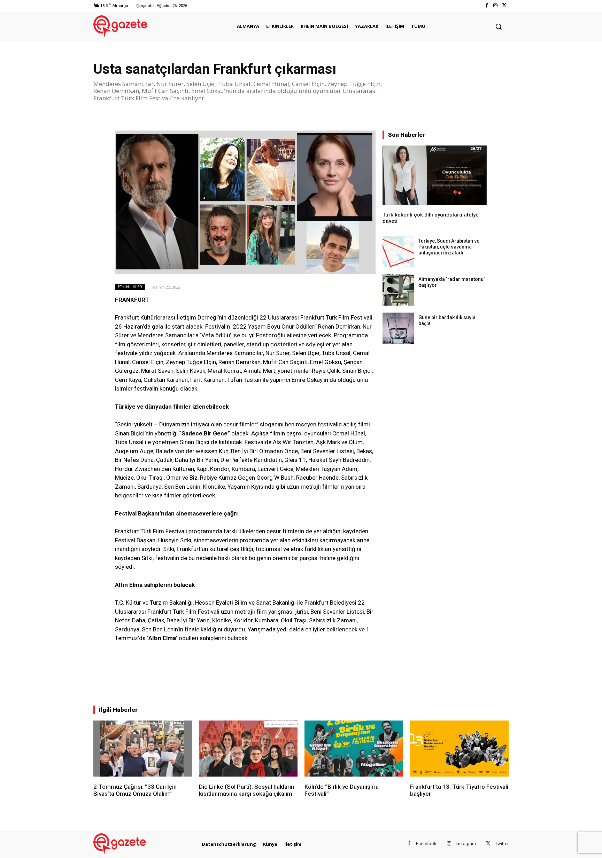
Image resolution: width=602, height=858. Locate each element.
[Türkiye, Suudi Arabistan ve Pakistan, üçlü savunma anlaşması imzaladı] (398, 251)
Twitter (502, 843)
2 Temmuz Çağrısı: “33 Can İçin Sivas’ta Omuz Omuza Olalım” (135, 790)
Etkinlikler (130, 286)
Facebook (426, 843)
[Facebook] (486, 5)
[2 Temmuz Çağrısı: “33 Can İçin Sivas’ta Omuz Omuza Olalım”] (142, 749)
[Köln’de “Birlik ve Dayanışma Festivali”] (353, 749)
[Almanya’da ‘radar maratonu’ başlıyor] (398, 290)
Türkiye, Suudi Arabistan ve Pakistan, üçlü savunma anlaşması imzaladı (448, 246)
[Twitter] (504, 5)
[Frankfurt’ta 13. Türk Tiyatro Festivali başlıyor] (459, 749)
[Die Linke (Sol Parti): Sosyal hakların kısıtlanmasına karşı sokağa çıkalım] (248, 749)
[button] (498, 26)
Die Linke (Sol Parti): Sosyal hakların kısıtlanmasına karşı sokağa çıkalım (246, 790)
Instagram (466, 843)
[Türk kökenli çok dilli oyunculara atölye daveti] (435, 175)
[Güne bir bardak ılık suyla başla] (398, 328)
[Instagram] (495, 5)
